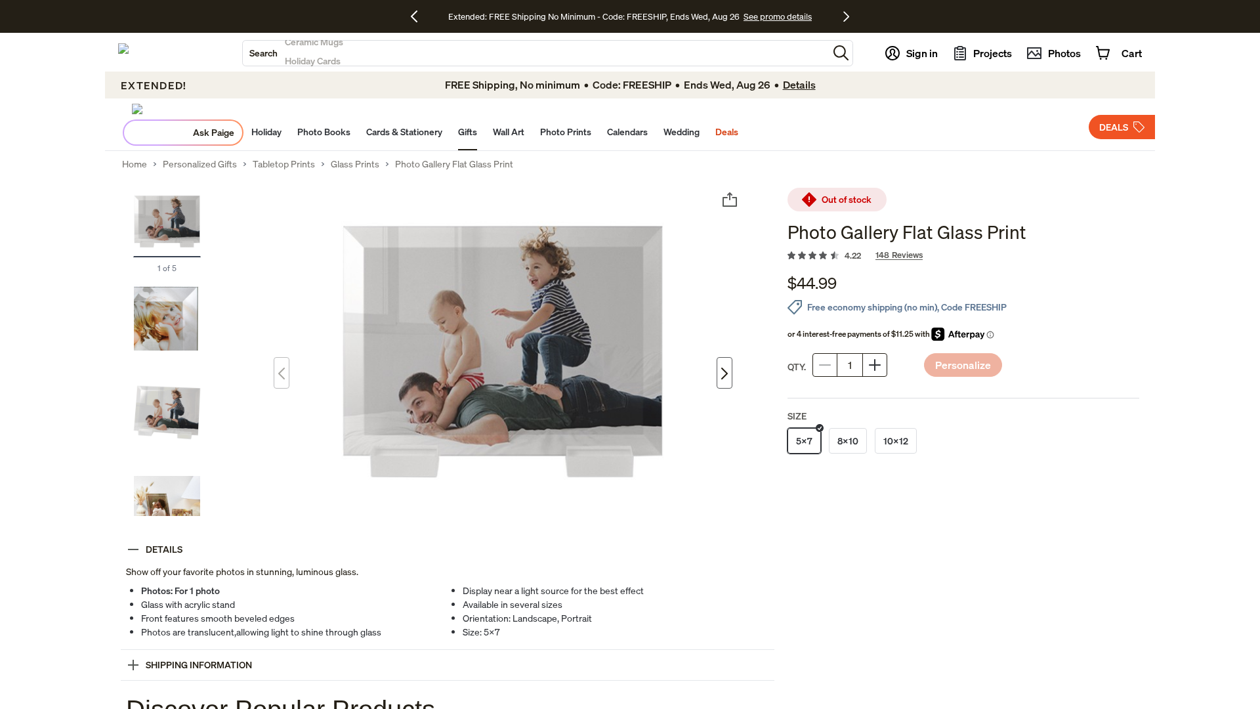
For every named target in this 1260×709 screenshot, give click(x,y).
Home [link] (134, 164)
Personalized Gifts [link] (200, 164)
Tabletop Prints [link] (284, 164)
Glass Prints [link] (355, 164)
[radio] (804, 441)
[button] (841, 52)
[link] (963, 256)
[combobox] (535, 53)
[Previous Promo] (419, 16)
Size (797, 416)
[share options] (730, 199)
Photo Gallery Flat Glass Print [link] (454, 164)
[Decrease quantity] (825, 365)
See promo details (778, 16)
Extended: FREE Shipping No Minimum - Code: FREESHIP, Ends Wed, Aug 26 (594, 16)
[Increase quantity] (875, 365)
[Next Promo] (846, 16)
